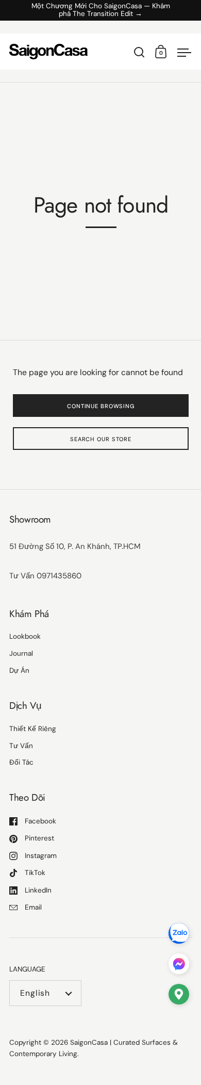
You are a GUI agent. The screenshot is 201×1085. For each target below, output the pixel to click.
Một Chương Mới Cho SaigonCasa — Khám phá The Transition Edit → (100, 10)
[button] (179, 996)
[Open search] (139, 52)
